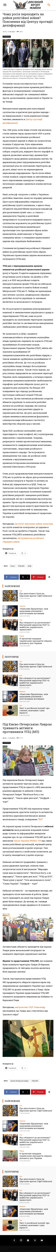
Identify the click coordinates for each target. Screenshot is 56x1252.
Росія (13, 566)
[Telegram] (28, 1240)
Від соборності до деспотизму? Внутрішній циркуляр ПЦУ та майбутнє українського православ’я (35, 626)
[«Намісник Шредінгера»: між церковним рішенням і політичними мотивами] (10, 611)
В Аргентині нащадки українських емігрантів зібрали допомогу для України (36, 640)
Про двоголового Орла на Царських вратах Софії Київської (35, 594)
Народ (22, 636)
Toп (20, 590)
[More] (49, 577)
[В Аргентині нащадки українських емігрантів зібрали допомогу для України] (10, 641)
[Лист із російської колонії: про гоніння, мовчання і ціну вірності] (10, 710)
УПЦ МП (21, 566)
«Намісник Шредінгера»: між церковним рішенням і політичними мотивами (34, 611)
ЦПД (29, 566)
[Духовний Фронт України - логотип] (28, 5)
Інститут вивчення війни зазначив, (34, 523)
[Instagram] (21, 1240)
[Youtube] (41, 1240)
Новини (6, 36)
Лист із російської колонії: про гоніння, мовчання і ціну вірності (34, 710)
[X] (35, 1240)
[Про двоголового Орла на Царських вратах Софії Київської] (10, 595)
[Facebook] (14, 1240)
